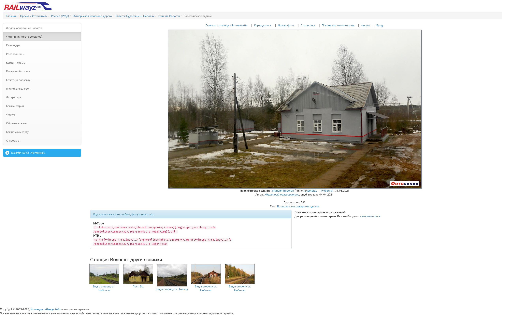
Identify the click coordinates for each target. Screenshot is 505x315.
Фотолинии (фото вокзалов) (24, 36)
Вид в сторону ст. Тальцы (172, 289)
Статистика (308, 25)
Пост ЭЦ (138, 286)
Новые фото (286, 25)
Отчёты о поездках (18, 80)
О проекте (12, 140)
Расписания (14, 54)
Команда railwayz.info (46, 309)
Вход (379, 25)
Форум (10, 114)
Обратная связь (16, 123)
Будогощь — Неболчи (318, 190)
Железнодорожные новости (24, 28)
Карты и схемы (15, 62)
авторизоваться (370, 216)
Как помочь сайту (17, 132)
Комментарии (15, 106)
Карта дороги (262, 25)
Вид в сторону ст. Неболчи (104, 288)
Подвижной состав (18, 71)
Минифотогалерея (18, 88)
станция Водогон (283, 190)
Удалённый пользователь (282, 194)
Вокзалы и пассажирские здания (298, 206)
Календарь (13, 45)
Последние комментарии (338, 25)
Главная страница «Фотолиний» (226, 25)
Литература (13, 97)
